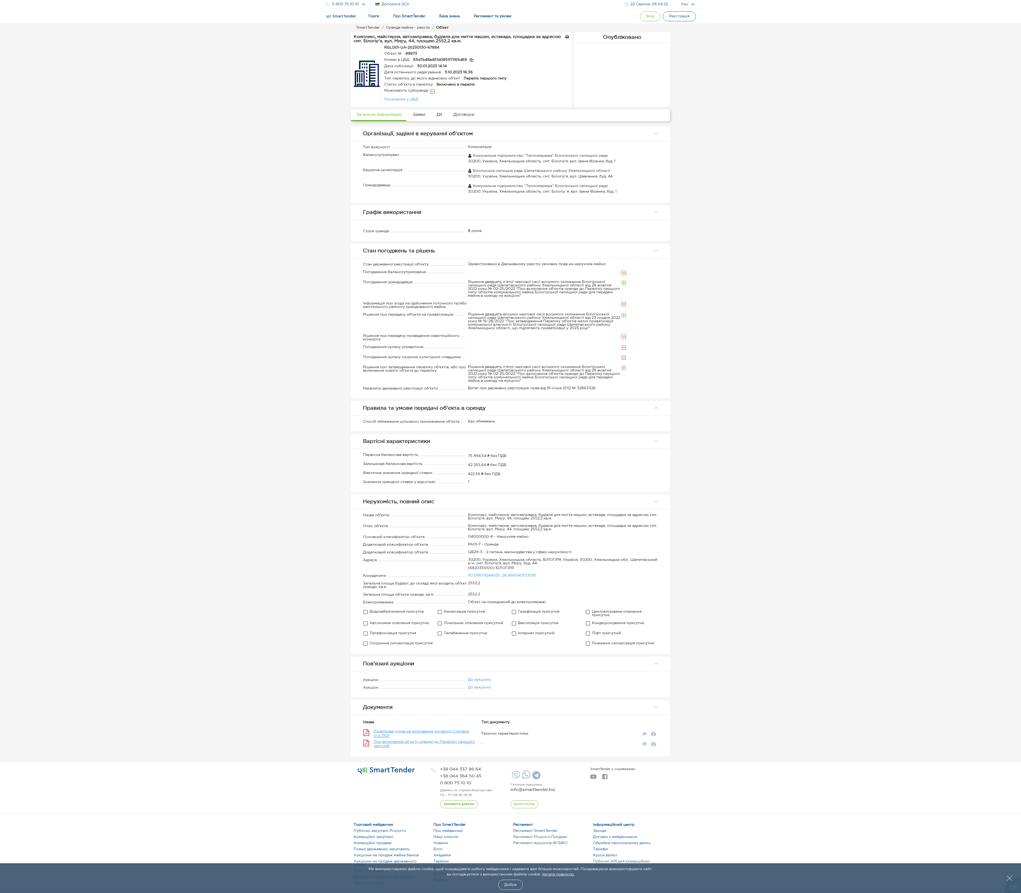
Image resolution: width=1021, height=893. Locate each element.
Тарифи (600, 849)
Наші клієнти (445, 837)
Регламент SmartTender (535, 830)
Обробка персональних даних (622, 843)
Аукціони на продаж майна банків (386, 855)
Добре (510, 884)
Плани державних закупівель (381, 849)
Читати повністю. (558, 874)
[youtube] (593, 778)
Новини (440, 843)
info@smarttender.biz (532, 790)
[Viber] (515, 777)
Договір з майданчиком (615, 837)
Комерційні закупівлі (374, 837)
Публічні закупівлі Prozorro (380, 830)
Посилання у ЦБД (401, 99)
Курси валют (605, 855)
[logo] (386, 770)
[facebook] (605, 778)
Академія (442, 855)
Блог (437, 849)
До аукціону (479, 679)
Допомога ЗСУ (395, 4)
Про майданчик (448, 830)
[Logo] (341, 16)
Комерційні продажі (373, 843)
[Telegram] (536, 777)
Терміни (441, 861)
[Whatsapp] (525, 777)
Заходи (599, 830)
